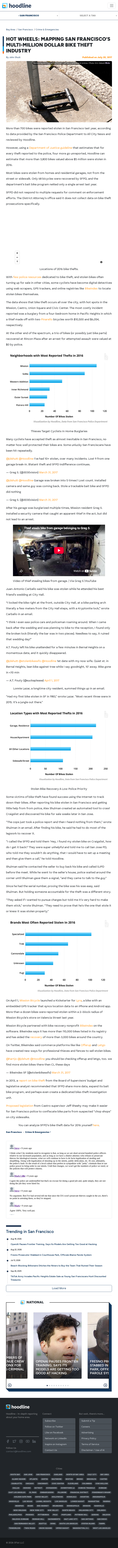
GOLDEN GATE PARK (22, 1497)
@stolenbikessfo (30, 661)
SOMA (52, 1524)
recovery (36, 1037)
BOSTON (69, 1479)
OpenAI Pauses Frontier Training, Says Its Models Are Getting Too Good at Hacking (54, 1244)
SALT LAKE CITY (70, 1519)
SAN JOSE (28, 1474)
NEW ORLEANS (20, 1510)
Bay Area (10, 30)
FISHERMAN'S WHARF (101, 1492)
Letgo (101, 1045)
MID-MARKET (43, 1506)
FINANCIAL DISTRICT (79, 1492)
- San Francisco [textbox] (28, 15)
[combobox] (29, 15)
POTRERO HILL (81, 1515)
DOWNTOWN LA (68, 1488)
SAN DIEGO (102, 1519)
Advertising (87, 1433)
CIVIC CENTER (58, 1484)
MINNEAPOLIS (73, 1506)
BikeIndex (91, 288)
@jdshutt (12, 458)
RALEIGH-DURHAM (20, 1519)
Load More (59, 1288)
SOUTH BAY (15, 1474)
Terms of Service (90, 1444)
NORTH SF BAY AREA (75, 1474)
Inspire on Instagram (56, 1444)
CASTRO (103, 1479)
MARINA (106, 1501)
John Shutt (13, 57)
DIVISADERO (51, 1488)
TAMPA (102, 1524)
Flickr (107, 63)
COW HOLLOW (102, 1484)
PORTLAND (66, 1515)
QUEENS (95, 1515)
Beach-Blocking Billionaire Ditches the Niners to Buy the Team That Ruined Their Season (56, 1265)
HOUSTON (84, 1497)
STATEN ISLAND (88, 1524)
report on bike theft (32, 1080)
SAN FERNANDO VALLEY (24, 1524)
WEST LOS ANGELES (101, 1528)
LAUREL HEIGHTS (43, 1501)
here (96, 1125)
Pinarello (47, 319)
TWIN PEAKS (29, 1528)
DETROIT (38, 1488)
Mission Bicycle (30, 1000)
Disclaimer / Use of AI (92, 1450)
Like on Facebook (54, 1433)
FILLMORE (62, 1492)
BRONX (80, 1479)
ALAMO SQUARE (19, 1479)
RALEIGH (106, 1515)
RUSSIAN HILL (38, 1519)
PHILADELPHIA (15, 1515)
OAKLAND (58, 1474)
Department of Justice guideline (50, 148)
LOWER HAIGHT (77, 1501)
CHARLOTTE (16, 1484)
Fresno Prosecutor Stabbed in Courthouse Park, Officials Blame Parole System (51, 1255)
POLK (55, 1515)
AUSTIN (44, 1479)
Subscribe (50, 1421)
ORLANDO (101, 1510)
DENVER (27, 1488)
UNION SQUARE (45, 1528)
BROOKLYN (91, 1479)
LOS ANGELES (61, 1501)
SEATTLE (42, 1524)
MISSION (86, 1506)
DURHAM (102, 1488)
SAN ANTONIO (87, 1519)
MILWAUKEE (58, 1506)
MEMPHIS (19, 1506)
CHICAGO (30, 1484)
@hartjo (11, 1059)
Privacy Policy (88, 1438)
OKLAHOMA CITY (86, 1510)
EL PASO (32, 1492)
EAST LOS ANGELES (17, 1492)
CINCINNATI (43, 1484)
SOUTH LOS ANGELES (68, 1524)
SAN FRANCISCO (43, 1474)
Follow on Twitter (54, 1427)
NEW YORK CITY (37, 1510)
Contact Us (51, 1450)
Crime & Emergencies (47, 30)
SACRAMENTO (54, 1519)
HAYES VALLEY (41, 1497)
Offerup (86, 1045)
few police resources (27, 277)
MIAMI (30, 1506)
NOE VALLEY (53, 1510)
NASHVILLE (99, 1506)
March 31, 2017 (48, 472)
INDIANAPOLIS (99, 1497)
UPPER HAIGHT (62, 1528)
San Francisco (25, 30)
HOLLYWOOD (57, 1497)
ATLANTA (33, 1479)
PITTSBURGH (43, 1515)
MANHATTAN (93, 1501)
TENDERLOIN (14, 1528)
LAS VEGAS (27, 1501)
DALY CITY (92, 1474)
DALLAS (16, 1488)
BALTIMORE (57, 1479)
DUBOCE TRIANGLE (86, 1488)
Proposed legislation (19, 1106)
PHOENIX (30, 1515)
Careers (85, 1427)
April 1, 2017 (51, 680)
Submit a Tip (88, 1421)
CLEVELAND (73, 1484)
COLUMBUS (87, 1484)
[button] (10, 1385)
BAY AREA (104, 1474)
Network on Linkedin (56, 1438)
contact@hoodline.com (18, 1451)
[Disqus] (59, 1179)
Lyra (79, 1000)
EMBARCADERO (47, 1492)
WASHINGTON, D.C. (81, 1528)
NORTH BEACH (68, 1510)
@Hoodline (26, 458)
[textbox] (88, 15)
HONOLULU (71, 1497)
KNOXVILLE (14, 1501)
